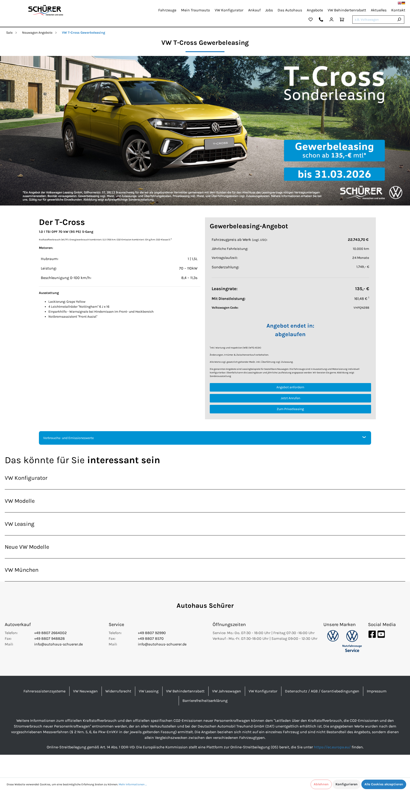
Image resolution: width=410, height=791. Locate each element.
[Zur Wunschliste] (310, 20)
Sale (9, 33)
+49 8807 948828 (49, 638)
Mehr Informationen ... (133, 784)
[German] (403, 3)
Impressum (377, 691)
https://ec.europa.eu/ (332, 747)
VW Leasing (19, 524)
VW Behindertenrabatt (185, 691)
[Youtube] (381, 634)
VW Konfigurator (26, 478)
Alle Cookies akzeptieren (383, 784)
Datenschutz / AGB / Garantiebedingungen (322, 691)
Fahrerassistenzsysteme (44, 691)
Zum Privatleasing (290, 409)
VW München (21, 570)
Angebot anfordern (290, 387)
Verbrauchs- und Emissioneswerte (68, 438)
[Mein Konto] (331, 20)
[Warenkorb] (342, 20)
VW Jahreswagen (226, 691)
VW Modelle (20, 501)
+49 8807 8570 (151, 638)
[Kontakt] (321, 20)
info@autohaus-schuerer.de (58, 644)
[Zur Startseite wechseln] (45, 10)
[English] (399, 3)
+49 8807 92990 (152, 633)
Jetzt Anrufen (290, 398)
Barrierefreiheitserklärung (205, 700)
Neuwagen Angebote (37, 33)
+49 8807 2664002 (50, 633)
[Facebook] (372, 634)
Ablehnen (321, 784)
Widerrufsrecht (118, 691)
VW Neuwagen (85, 691)
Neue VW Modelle (27, 547)
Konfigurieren (346, 784)
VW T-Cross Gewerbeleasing (83, 33)
